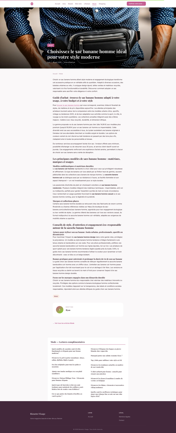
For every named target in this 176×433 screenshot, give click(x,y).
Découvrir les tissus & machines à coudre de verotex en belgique (107, 379)
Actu (64, 3)
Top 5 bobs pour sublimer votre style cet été (106, 360)
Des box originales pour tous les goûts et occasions (66, 366)
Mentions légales (124, 417)
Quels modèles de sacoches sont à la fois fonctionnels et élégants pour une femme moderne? (66, 351)
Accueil (57, 3)
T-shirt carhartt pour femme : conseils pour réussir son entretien (106, 373)
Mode (94, 3)
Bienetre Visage (37, 413)
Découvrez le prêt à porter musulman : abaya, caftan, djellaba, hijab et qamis (68, 359)
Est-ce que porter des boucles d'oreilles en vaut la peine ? (67, 395)
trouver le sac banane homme (68, 105)
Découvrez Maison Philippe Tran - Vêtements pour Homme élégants (68, 379)
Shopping (102, 3)
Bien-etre (78, 3)
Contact (121, 420)
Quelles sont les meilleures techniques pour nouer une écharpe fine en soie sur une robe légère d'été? (106, 394)
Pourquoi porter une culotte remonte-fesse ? (106, 356)
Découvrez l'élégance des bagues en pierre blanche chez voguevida (106, 350)
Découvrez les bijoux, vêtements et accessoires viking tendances (107, 386)
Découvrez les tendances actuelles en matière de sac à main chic (107, 366)
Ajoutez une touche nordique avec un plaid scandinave (67, 372)
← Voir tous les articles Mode (63, 323)
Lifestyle (87, 3)
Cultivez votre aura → (136, 3)
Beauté (70, 3)
